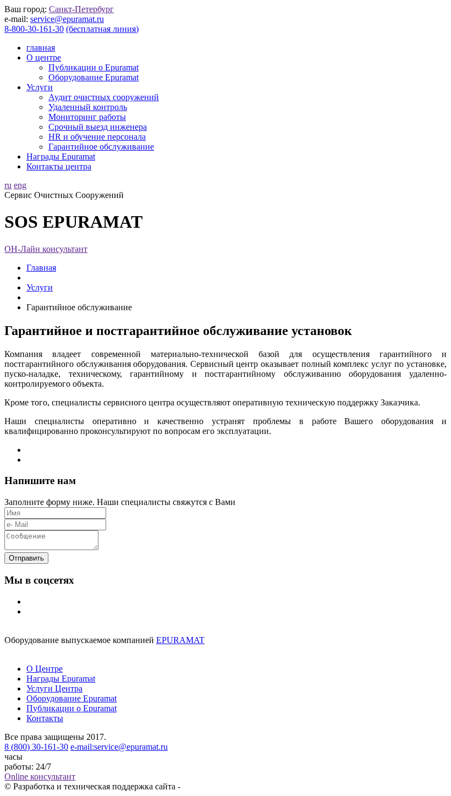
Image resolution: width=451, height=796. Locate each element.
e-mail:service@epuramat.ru (119, 746)
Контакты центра (58, 166)
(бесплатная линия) (102, 29)
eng (20, 185)
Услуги (39, 87)
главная (40, 47)
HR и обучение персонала (97, 136)
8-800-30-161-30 (34, 29)
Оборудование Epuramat (93, 77)
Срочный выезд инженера (97, 126)
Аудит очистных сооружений (103, 97)
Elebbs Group (207, 786)
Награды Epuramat (60, 156)
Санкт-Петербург (81, 9)
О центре (43, 57)
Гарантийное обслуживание (101, 146)
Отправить (26, 558)
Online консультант (39, 776)
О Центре (44, 668)
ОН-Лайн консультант (45, 249)
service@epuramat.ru (67, 19)
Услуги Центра (54, 688)
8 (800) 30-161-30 (36, 746)
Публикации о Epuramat (93, 67)
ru (8, 185)
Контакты (44, 718)
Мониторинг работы (87, 117)
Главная (41, 267)
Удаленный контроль (87, 107)
